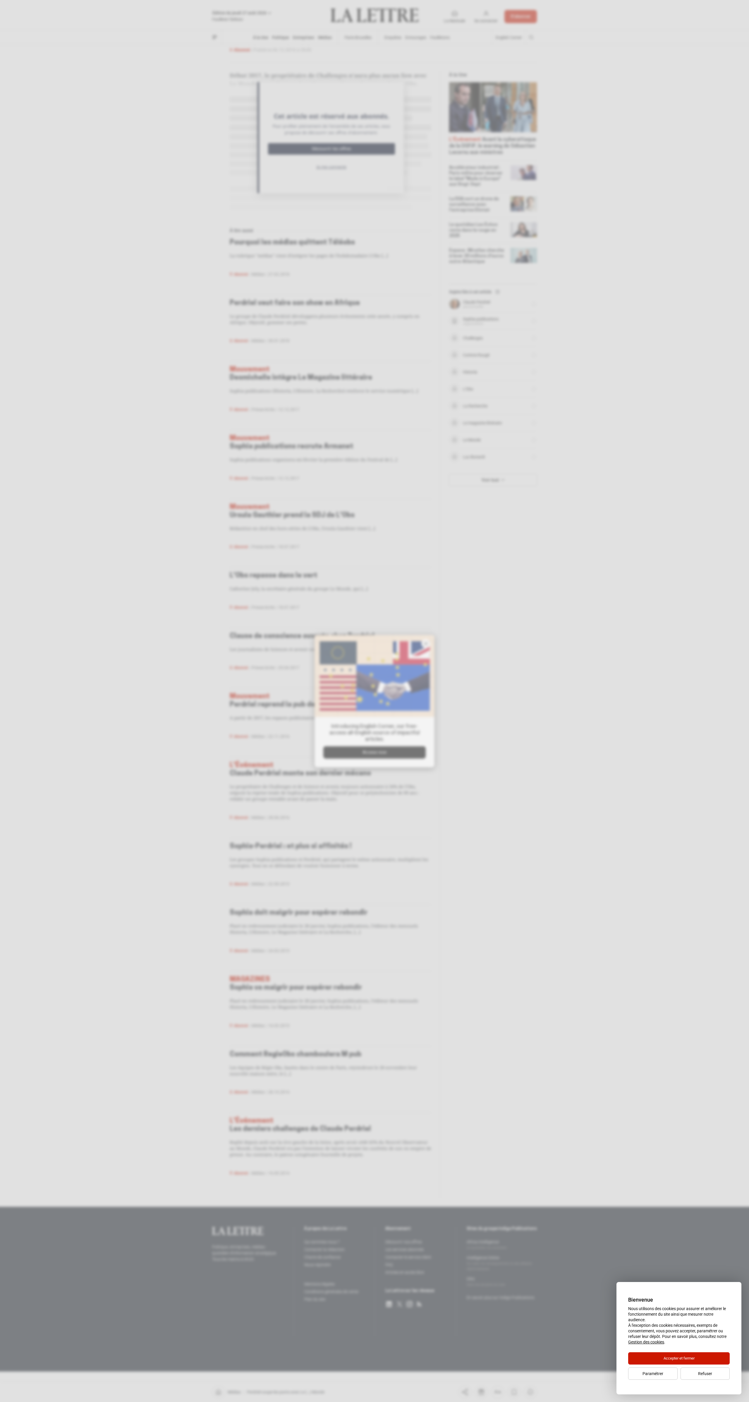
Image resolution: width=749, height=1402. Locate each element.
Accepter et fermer (679, 1358)
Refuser (705, 1373)
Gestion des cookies (646, 1342)
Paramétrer (653, 1373)
